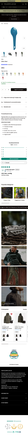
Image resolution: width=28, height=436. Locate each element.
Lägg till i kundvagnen (18, 89)
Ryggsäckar (6, 262)
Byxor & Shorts (7, 283)
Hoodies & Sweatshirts (9, 303)
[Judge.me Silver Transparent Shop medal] (7, 426)
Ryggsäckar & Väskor (20, 200)
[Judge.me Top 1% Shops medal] (14, 426)
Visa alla (25, 309)
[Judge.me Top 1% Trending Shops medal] (20, 426)
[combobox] (14, 7)
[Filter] (2, 163)
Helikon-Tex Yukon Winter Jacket (19, 327)
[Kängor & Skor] (7, 192)
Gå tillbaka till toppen (14, 364)
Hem (2, 23)
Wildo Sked (6, 23)
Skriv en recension (14, 158)
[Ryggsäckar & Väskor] (19, 192)
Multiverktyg (7, 242)
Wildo (2, 59)
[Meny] (2, 4)
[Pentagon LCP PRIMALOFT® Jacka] (7, 318)
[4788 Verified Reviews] (14, 359)
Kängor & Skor (7, 200)
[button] (25, 4)
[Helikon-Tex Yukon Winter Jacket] (20, 318)
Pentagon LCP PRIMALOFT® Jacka (7, 327)
